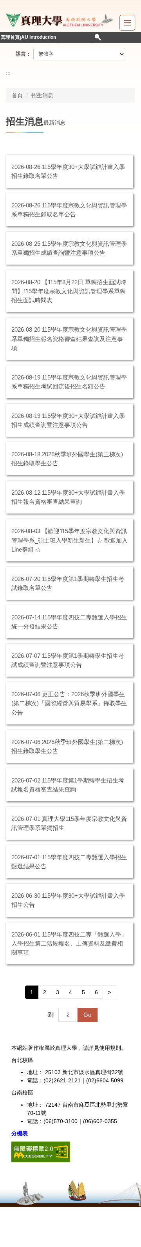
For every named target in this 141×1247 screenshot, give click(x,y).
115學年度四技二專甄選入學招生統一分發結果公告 (69, 622)
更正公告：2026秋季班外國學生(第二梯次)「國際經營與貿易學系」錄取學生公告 (69, 703)
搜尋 (98, 37)
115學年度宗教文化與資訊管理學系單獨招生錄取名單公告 (69, 210)
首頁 (17, 95)
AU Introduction (38, 37)
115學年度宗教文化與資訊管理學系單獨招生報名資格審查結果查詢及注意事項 (69, 338)
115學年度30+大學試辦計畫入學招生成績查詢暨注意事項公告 (68, 420)
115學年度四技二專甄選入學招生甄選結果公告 (69, 861)
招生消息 (42, 95)
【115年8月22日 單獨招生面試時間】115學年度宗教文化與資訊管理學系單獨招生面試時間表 (68, 291)
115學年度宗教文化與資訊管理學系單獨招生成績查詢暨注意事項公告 (69, 248)
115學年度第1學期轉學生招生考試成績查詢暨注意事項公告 (67, 660)
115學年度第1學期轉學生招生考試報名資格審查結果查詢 (67, 785)
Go (87, 1014)
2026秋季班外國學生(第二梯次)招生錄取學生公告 (67, 746)
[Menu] (127, 23)
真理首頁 (10, 37)
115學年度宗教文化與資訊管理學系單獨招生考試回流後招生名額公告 (69, 382)
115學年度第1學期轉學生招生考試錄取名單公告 (67, 583)
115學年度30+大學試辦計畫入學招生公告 (68, 900)
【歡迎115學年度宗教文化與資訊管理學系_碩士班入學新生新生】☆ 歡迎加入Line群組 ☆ (69, 540)
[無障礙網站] (40, 1151)
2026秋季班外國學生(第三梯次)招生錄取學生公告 (67, 458)
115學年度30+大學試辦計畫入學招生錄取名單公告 (68, 171)
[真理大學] (59, 19)
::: (8, 73)
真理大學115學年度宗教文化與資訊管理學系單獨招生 (69, 823)
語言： (23, 54)
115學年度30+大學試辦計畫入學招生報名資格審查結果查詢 (68, 497)
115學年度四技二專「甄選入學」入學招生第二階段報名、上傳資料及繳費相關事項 (69, 943)
